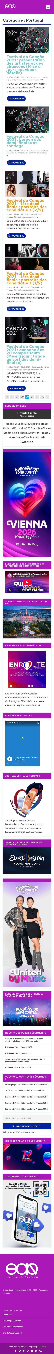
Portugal (14, 80)
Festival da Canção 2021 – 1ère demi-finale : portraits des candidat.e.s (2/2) (27, 205)
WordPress (43, 1347)
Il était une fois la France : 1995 (18, 1047)
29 (22, 396)
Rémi (20, 80)
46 (42, 396)
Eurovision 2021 (37, 214)
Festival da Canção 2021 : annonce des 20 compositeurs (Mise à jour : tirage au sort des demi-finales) (26, 354)
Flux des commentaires (13, 1327)
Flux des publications (12, 1321)
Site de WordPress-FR (12, 1333)
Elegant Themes (22, 1347)
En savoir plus (16, 98)
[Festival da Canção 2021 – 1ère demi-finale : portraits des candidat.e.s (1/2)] (27, 257)
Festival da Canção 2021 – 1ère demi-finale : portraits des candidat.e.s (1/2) (27, 278)
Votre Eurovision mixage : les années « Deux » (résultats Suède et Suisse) (25, 1060)
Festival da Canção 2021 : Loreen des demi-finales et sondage (26, 141)
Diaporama (35, 77)
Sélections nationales (31, 80)
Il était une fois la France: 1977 (18, 1053)
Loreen (13, 153)
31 (32, 396)
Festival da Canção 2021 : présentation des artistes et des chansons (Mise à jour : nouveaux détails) (26, 64)
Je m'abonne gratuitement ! (27, 1126)
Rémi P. (16, 77)
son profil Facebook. (32, 705)
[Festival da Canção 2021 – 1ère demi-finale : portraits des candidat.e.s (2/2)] (27, 184)
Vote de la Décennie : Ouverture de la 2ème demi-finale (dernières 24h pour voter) (24, 1040)
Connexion (7, 1314)
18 (41, 80)
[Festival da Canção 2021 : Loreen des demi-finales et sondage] (27, 119)
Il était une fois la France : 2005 (19, 1068)
